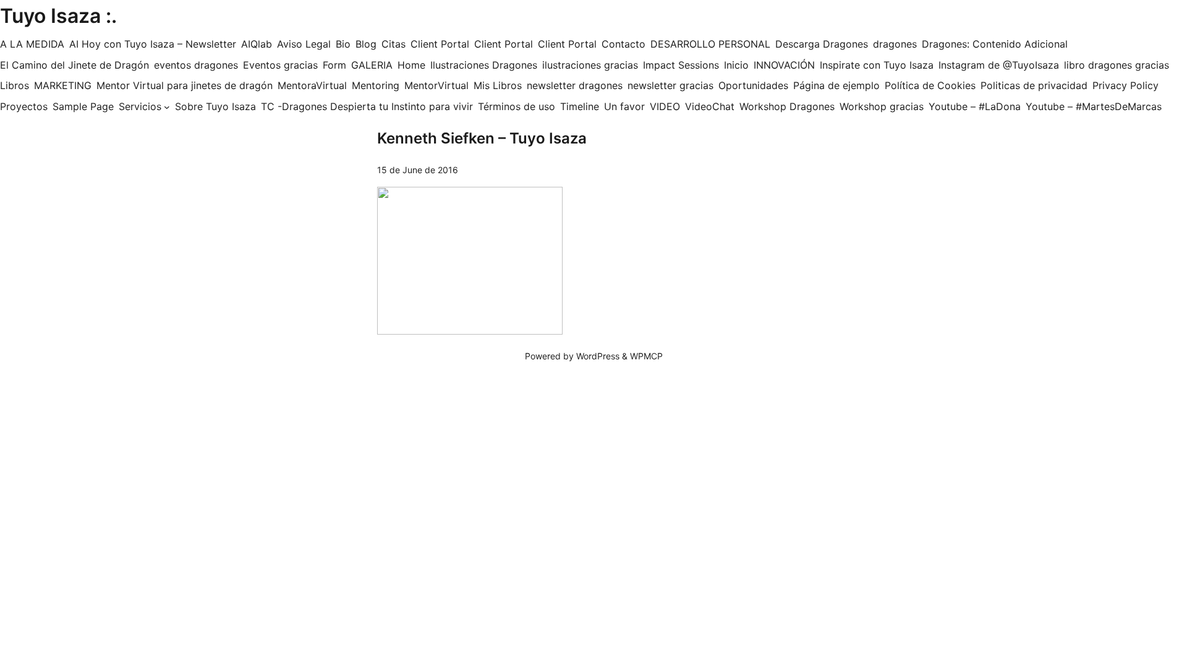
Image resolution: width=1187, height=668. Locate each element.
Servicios (140, 106)
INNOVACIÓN (784, 65)
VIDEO (665, 106)
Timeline (579, 106)
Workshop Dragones (787, 106)
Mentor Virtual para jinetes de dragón (184, 85)
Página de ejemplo (836, 85)
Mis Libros (498, 85)
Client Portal (440, 44)
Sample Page (83, 106)
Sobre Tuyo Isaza (215, 106)
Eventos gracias (280, 65)
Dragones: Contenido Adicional (995, 44)
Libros (14, 85)
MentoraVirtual (312, 85)
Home (411, 65)
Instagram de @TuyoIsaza (998, 65)
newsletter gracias (670, 85)
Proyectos (24, 106)
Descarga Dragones (821, 44)
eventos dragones (196, 65)
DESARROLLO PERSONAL (710, 44)
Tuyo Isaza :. (58, 16)
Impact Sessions (681, 65)
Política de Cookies (930, 85)
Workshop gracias (882, 106)
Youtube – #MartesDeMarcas (1094, 106)
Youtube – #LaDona (975, 106)
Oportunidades (753, 85)
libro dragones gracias (1116, 65)
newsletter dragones (575, 85)
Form (334, 65)
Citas (393, 44)
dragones (895, 44)
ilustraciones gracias (590, 65)
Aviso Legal (304, 44)
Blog (366, 44)
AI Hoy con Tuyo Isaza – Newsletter (152, 44)
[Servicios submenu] (167, 107)
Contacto (623, 44)
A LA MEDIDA (32, 44)
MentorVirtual (436, 85)
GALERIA (372, 65)
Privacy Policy (1125, 85)
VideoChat (709, 106)
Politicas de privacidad (1034, 85)
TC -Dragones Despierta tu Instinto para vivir (367, 106)
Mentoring (375, 85)
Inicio (736, 65)
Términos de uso (516, 106)
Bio (343, 44)
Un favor (624, 106)
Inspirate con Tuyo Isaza (877, 65)
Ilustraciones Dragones (483, 65)
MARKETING (62, 85)
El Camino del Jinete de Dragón (74, 65)
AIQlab (256, 44)
